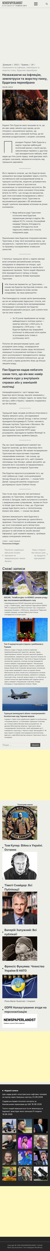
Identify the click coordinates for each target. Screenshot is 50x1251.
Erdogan (15, 544)
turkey (5, 541)
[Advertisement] (25, 35)
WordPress (38, 1247)
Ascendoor (18, 1247)
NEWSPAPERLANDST (12, 3)
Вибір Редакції (14, 541)
